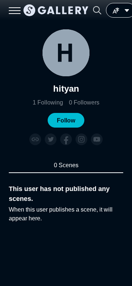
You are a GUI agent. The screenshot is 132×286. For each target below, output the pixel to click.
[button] (97, 10)
